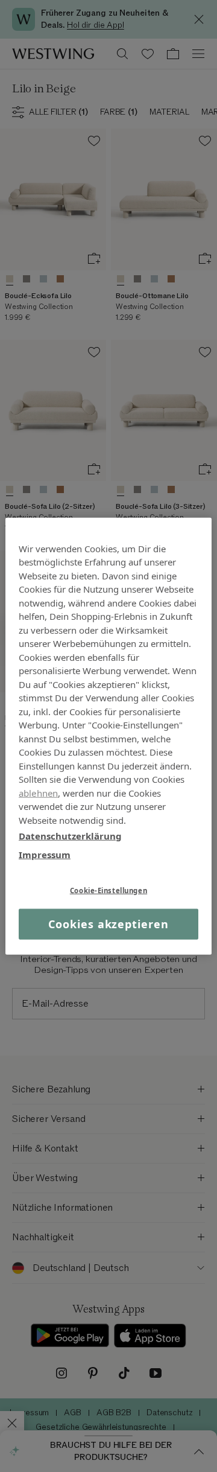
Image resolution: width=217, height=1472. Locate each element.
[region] (108, 736)
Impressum (45, 854)
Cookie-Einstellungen (108, 890)
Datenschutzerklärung (70, 836)
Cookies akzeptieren (108, 924)
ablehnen (38, 792)
